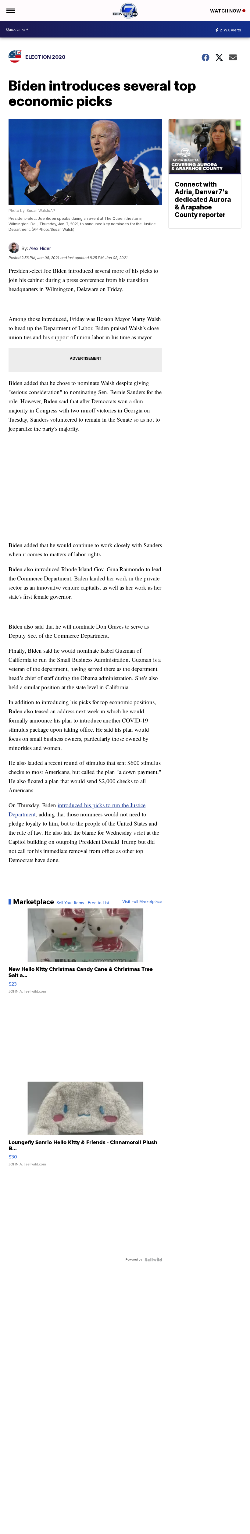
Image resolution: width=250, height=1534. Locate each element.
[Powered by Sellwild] (153, 1260)
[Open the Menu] (10, 10)
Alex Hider (40, 248)
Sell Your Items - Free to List (82, 903)
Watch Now (226, 11)
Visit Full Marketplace (142, 902)
